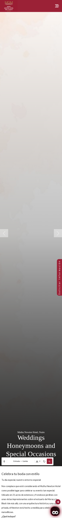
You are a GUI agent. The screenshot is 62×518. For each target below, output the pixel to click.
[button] (49, 461)
